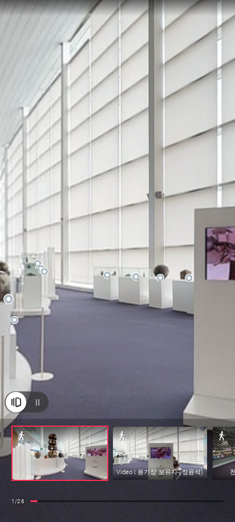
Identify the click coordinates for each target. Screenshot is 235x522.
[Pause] (37, 402)
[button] (59, 453)
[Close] (16, 402)
